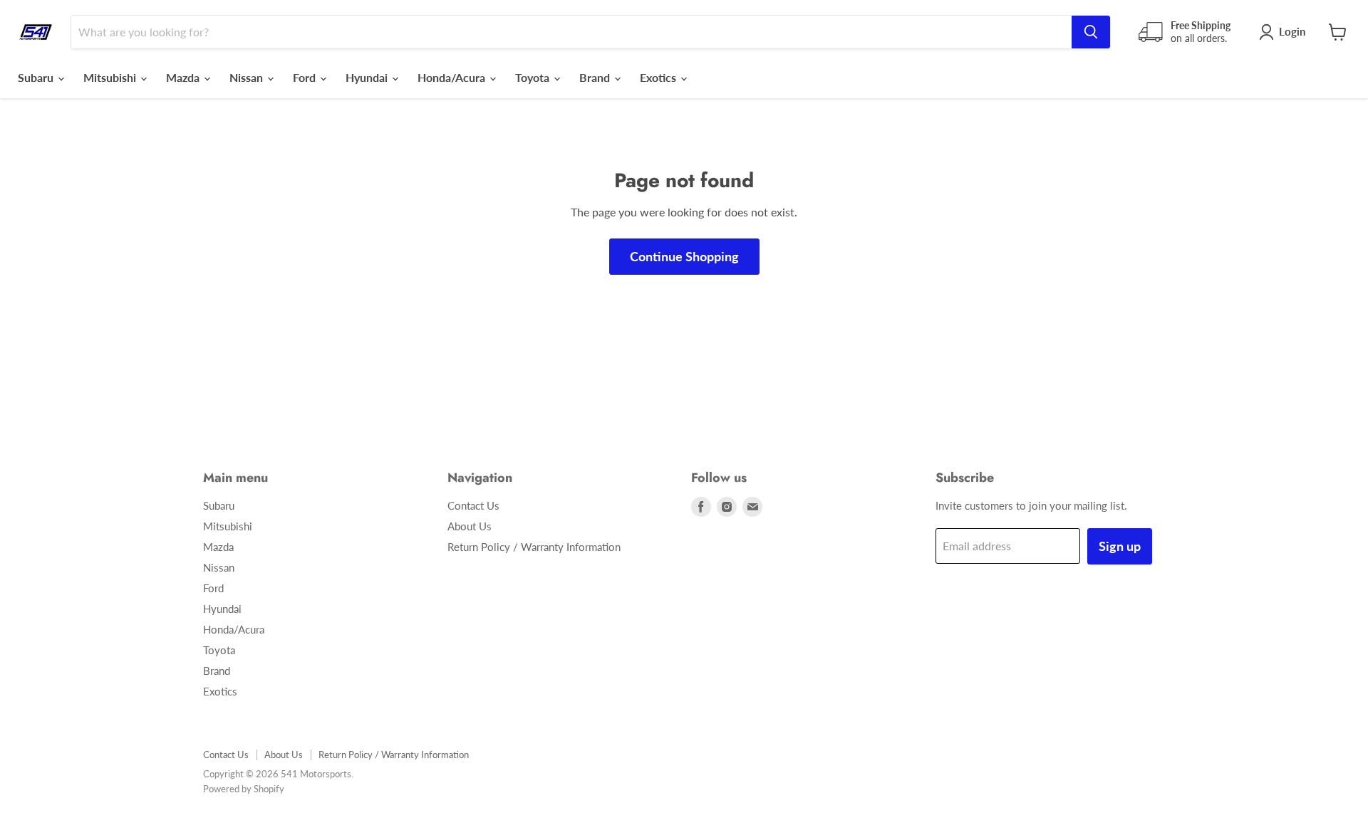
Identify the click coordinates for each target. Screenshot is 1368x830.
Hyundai (368, 77)
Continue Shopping (684, 256)
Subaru (37, 77)
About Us (469, 526)
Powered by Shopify (243, 788)
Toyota (533, 77)
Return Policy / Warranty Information (534, 546)
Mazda (184, 77)
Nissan (247, 77)
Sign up (1120, 546)
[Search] (1091, 32)
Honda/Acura (453, 77)
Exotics (659, 77)
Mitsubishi (111, 77)
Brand (596, 77)
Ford (305, 77)
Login (1292, 31)
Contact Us (473, 505)
